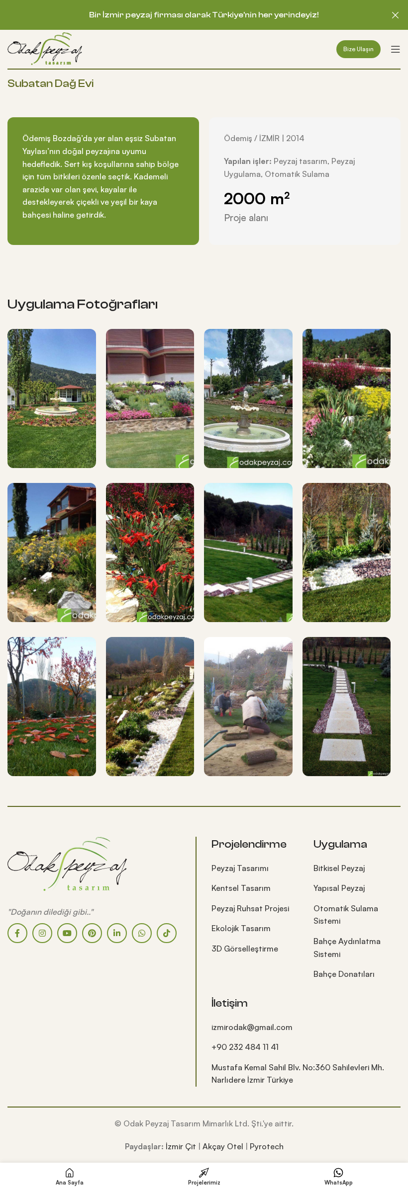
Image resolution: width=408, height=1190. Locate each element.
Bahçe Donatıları (344, 974)
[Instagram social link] (42, 933)
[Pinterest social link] (92, 933)
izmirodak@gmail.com (252, 1027)
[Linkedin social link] (117, 933)
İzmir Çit (181, 1146)
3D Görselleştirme (244, 948)
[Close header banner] (395, 15)
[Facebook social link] (17, 933)
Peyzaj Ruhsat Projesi (250, 908)
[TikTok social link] (167, 933)
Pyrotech (267, 1146)
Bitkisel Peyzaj (339, 868)
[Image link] (67, 863)
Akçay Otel (223, 1146)
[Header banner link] (189, 15)
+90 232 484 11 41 (245, 1047)
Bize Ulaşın (358, 49)
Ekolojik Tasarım (241, 928)
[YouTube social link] (67, 933)
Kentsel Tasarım (241, 888)
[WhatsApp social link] (142, 933)
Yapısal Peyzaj (339, 888)
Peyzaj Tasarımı (240, 868)
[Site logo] (44, 48)
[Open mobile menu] (396, 49)
